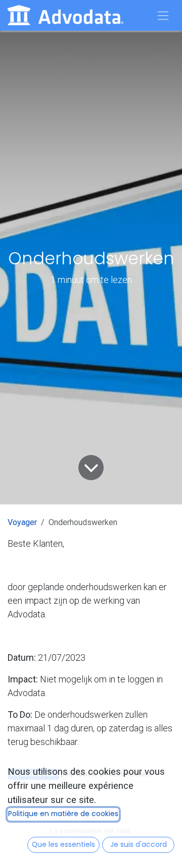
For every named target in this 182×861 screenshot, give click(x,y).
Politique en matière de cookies (63, 814)
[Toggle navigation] (163, 15)
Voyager (22, 522)
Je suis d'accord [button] (138, 844)
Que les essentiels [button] (63, 844)
